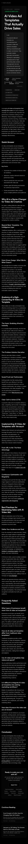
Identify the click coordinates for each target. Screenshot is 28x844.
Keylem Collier (7, 79)
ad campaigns (13, 575)
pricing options (6, 761)
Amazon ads (21, 793)
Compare (20, 791)
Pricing (6, 791)
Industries (6, 793)
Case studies (13, 791)
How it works (19, 789)
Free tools (13, 793)
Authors (9, 795)
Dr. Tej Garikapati (11, 83)
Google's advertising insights (17, 284)
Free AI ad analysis (9, 789)
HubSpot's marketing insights (10, 551)
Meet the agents (17, 795)
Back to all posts (7, 2)
